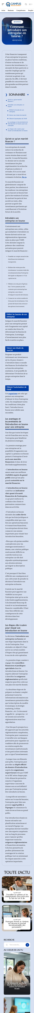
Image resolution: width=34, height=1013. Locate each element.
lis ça (24, 177)
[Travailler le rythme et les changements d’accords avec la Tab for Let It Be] (17, 889)
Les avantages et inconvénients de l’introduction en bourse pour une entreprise (18, 123)
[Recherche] (26, 4)
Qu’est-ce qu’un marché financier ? (15, 100)
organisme (12, 393)
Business (17, 22)
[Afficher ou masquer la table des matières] (27, 95)
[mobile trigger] (3, 4)
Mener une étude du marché (17, 115)
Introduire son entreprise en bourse (16, 105)
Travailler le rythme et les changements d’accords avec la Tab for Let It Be (17, 896)
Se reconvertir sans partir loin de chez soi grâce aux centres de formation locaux (17, 986)
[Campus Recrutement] (13, 4)
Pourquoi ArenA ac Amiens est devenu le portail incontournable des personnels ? (17, 924)
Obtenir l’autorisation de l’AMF (18, 118)
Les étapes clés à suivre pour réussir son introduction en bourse (18, 129)
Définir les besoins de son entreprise (16, 110)
